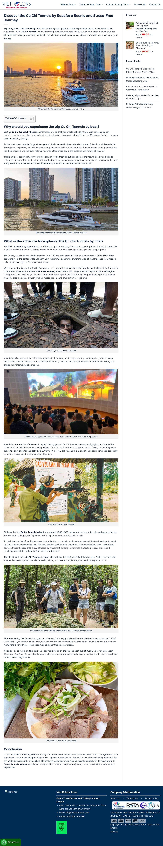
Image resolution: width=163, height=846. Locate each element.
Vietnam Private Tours (90, 4)
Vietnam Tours (67, 4)
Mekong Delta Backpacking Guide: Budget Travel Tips (139, 106)
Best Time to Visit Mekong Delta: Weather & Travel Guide (142, 88)
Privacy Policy (152, 798)
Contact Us (154, 4)
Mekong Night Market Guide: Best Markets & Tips (142, 97)
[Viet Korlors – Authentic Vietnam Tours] (20, 5)
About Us (114, 798)
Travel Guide (140, 4)
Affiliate (114, 831)
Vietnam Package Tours (117, 4)
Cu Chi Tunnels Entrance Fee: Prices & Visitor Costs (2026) (140, 70)
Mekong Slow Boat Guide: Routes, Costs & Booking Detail (142, 79)
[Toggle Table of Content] (30, 119)
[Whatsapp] (10, 839)
